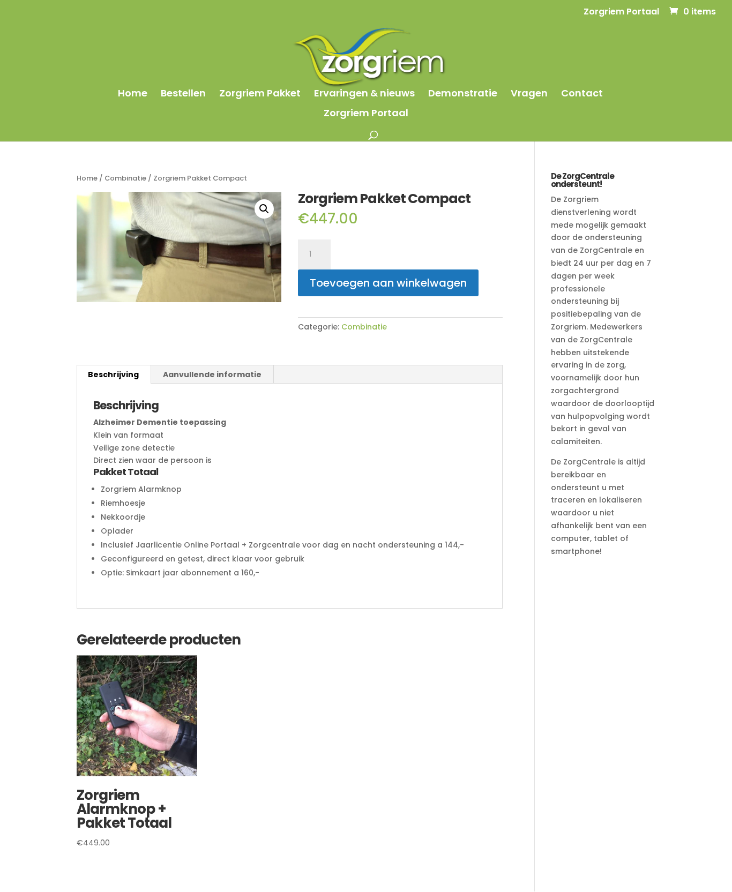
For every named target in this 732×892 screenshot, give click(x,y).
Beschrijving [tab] (113, 374)
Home (132, 94)
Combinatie (125, 178)
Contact (582, 94)
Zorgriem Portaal (621, 13)
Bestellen (183, 94)
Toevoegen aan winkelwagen (388, 282)
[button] (264, 209)
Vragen (529, 94)
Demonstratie (462, 94)
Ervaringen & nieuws (364, 94)
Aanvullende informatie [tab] (212, 374)
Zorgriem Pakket (260, 94)
